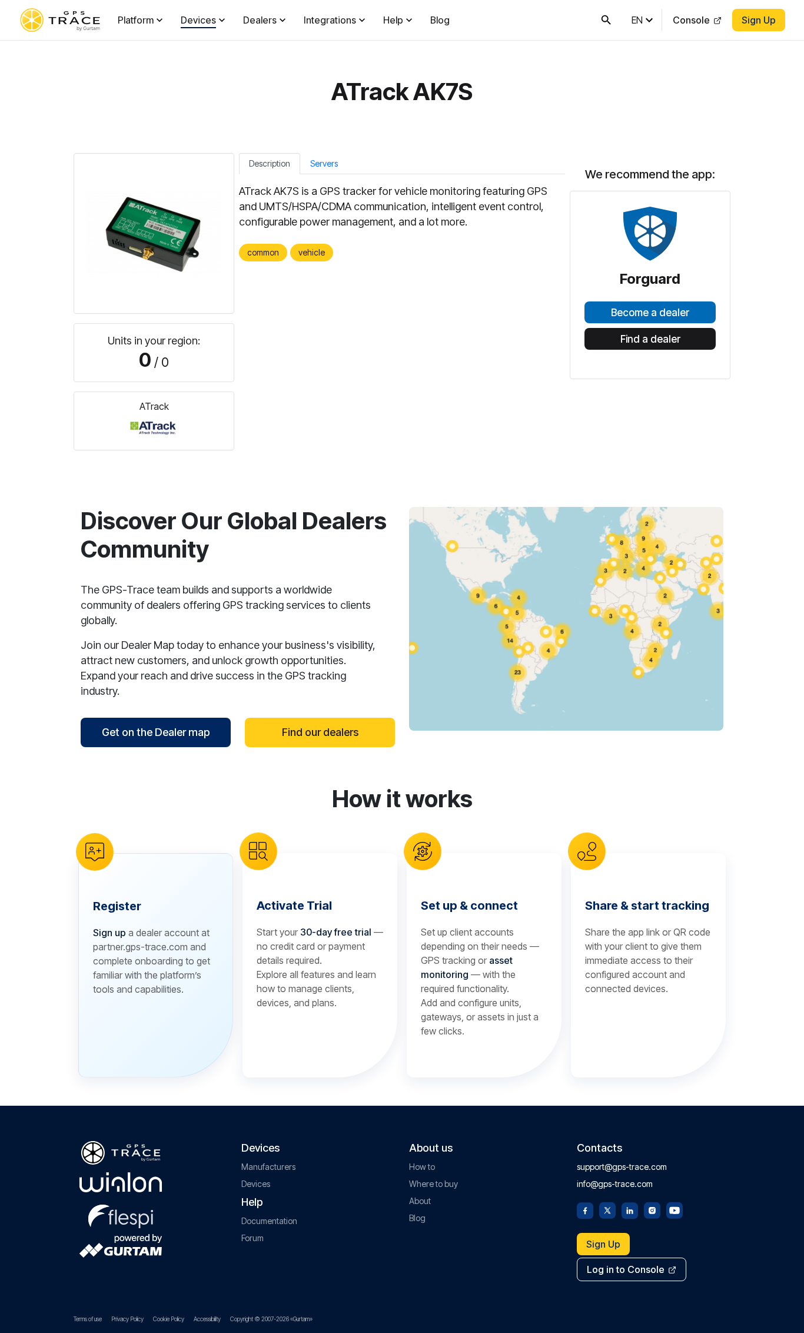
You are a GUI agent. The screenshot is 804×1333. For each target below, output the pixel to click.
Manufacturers (268, 1167)
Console (691, 20)
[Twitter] (607, 1209)
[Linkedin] (630, 1209)
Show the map (566, 618)
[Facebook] (585, 1209)
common (263, 252)
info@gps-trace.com (615, 1184)
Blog (440, 20)
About (420, 1201)
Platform (136, 20)
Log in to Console (626, 1269)
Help (393, 20)
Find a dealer (650, 339)
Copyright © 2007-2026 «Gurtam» (271, 1318)
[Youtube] (674, 1209)
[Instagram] (652, 1209)
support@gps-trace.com (622, 1167)
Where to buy (433, 1184)
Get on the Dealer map (156, 732)
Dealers (260, 20)
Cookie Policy (168, 1318)
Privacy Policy (127, 1318)
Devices (198, 20)
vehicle (311, 252)
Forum (252, 1238)
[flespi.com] (121, 1214)
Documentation (269, 1221)
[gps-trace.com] (60, 20)
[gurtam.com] (121, 1182)
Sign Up (759, 20)
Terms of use (88, 1318)
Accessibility (207, 1318)
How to (422, 1167)
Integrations (330, 20)
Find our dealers (320, 732)
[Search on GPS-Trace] (606, 20)
